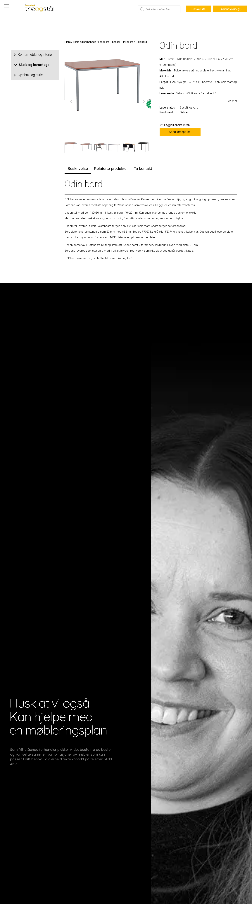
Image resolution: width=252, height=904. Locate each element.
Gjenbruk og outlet (31, 75)
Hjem (68, 41)
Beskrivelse (78, 168)
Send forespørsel (180, 131)
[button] (174, 125)
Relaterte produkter (111, 168)
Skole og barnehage (34, 65)
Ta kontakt (143, 168)
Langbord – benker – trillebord (115, 41)
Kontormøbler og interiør (35, 54)
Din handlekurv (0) (229, 9)
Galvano (185, 112)
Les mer (232, 101)
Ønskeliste (198, 9)
